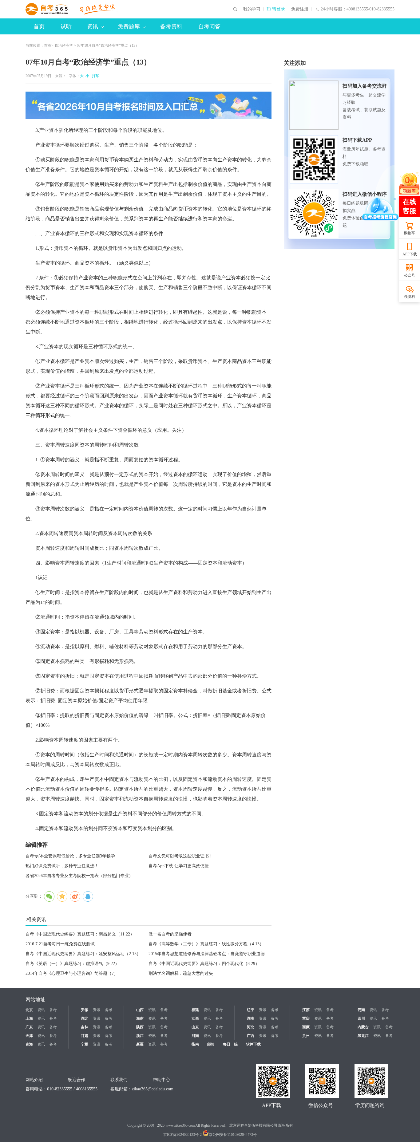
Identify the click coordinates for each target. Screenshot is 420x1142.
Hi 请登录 (276, 9)
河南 (195, 1036)
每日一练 (230, 1044)
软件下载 (253, 1044)
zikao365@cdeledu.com (152, 1089)
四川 (361, 1018)
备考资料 (171, 26)
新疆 (140, 1044)
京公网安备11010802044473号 (233, 1134)
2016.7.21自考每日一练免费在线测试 (60, 944)
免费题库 (129, 26)
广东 (29, 1027)
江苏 (306, 1010)
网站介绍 (34, 1079)
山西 (140, 1010)
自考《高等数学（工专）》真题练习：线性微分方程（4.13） (206, 944)
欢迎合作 (76, 1079)
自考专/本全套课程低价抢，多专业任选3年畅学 (70, 856)
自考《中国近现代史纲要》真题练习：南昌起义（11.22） (80, 934)
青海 (29, 1044)
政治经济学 (63, 45)
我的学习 (251, 9)
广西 (250, 1036)
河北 (250, 1027)
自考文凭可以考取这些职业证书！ (181, 856)
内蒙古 (363, 1027)
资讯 (92, 26)
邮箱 (211, 1044)
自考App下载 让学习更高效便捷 (179, 866)
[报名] (148, 105)
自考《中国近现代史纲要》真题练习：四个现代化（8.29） (204, 963)
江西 (195, 1018)
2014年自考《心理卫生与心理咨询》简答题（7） (72, 973)
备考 (53, 1010)
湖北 (84, 1018)
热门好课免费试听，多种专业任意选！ (62, 866)
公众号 (409, 275)
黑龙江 (363, 1036)
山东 (195, 1027)
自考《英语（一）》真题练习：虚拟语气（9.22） (72, 963)
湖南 (250, 1018)
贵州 (306, 1036)
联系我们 (119, 1079)
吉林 (84, 1027)
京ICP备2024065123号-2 (182, 1134)
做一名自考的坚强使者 (170, 934)
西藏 (306, 1027)
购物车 (409, 233)
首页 (39, 26)
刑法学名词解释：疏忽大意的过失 (181, 973)
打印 (94, 76)
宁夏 (84, 1044)
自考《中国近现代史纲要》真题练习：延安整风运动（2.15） (83, 953)
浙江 (140, 1036)
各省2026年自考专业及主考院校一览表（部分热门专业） (79, 875)
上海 (29, 1018)
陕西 (140, 1027)
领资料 (409, 296)
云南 (361, 1010)
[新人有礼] (409, 183)
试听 (66, 26)
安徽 (84, 1010)
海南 (140, 1018)
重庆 (306, 1018)
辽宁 (250, 1010)
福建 (195, 1010)
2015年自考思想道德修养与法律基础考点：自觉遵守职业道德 (207, 953)
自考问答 (209, 26)
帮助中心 (161, 1079)
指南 (195, 1044)
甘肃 (84, 1036)
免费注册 (299, 9)
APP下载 (409, 254)
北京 (29, 1010)
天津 (29, 1036)
